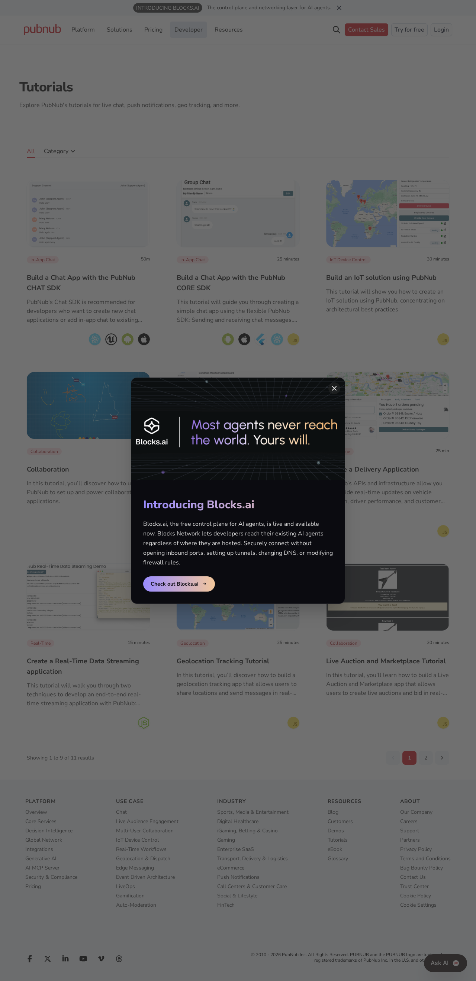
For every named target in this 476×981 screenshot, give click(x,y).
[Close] (334, 388)
